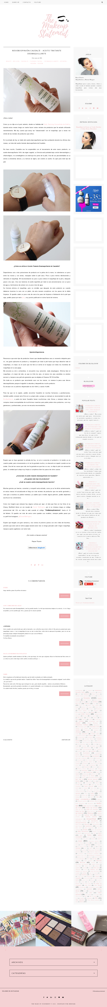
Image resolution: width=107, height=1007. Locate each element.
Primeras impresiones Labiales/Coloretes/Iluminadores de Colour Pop (92, 547)
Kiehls (78, 781)
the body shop (87, 883)
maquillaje (91, 818)
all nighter (89, 690)
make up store (80, 809)
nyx (89, 845)
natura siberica (79, 843)
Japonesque (86, 774)
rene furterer (88, 860)
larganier (78, 786)
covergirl (90, 737)
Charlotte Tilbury (82, 725)
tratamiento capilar (93, 887)
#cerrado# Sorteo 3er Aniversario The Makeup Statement (92, 446)
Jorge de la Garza (88, 775)
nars (80, 840)
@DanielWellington (25, 516)
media (97, 826)
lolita (86, 793)
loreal (92, 795)
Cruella (80, 739)
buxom (88, 717)
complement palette (81, 735)
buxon (95, 717)
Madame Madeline (94, 801)
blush (92, 712)
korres (100, 781)
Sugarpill (89, 876)
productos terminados (95, 855)
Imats (98, 772)
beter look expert (93, 705)
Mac (97, 797)
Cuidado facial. (36, 61)
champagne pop (93, 721)
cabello (84, 719)
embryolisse (87, 747)
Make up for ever (88, 806)
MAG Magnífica (80, 803)
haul (100, 767)
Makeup (90, 813)
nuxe (77, 845)
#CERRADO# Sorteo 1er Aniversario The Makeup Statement (92, 427)
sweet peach (87, 878)
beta (94, 703)
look (92, 793)
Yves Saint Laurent (93, 900)
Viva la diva (79, 896)
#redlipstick (79, 690)
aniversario (92, 692)
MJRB (5, 674)
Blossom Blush (79, 712)
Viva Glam (88, 894)
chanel (78, 723)
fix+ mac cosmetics (81, 758)
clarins (78, 730)
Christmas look (94, 726)
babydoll (86, 694)
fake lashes (79, 756)
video (90, 892)
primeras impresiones (95, 851)
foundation (99, 758)
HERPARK (72, 1004)
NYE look (83, 845)
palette (97, 848)
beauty (9, 61)
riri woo (78, 866)
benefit (87, 703)
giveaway (85, 763)
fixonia (91, 758)
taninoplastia (96, 878)
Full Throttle (89, 760)
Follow (78, 368)
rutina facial (88, 866)
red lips (94, 858)
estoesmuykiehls (87, 749)
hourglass (85, 770)
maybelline (89, 826)
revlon (93, 862)
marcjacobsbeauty (81, 822)
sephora (78, 867)
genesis (97, 760)
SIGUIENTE (7, 740)
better (77, 707)
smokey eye (94, 869)
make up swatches (92, 809)
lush (91, 797)
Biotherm (99, 709)
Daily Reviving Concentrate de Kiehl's (57, 124)
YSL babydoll (80, 900)
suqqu (97, 876)
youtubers (89, 898)
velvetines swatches (94, 891)
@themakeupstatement (99, 991)
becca (83, 702)
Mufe (100, 833)
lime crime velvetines (93, 790)
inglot (77, 774)
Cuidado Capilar (89, 739)
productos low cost (81, 855)
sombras (78, 873)
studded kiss (98, 874)
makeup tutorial (91, 816)
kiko (84, 781)
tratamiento (82, 887)
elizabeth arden (94, 746)
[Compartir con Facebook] (31, 565)
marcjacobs (94, 821)
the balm (90, 881)
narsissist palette (94, 841)
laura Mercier (89, 786)
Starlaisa (84, 874)
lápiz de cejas (95, 784)
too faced (98, 885)
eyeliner (93, 751)
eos (94, 747)
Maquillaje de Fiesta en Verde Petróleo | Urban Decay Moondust (88, 128)
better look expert (87, 707)
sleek (85, 869)
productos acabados (93, 853)
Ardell (100, 692)
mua (95, 833)
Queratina (97, 857)
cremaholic (98, 737)
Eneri (5, 587)
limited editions (80, 791)
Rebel (88, 858)
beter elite (82, 705)
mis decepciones (97, 829)
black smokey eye (84, 710)
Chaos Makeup (93, 723)
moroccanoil (87, 833)
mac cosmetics (83, 799)
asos (79, 694)
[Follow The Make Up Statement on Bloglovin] (37, 549)
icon (77, 772)
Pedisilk (78, 850)
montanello (79, 833)
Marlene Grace (95, 822)
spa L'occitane (93, 873)
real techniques (80, 858)
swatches (78, 878)
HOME (6, 2)
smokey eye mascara (82, 871)
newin (87, 843)
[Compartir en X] (35, 565)
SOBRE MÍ (15, 2)
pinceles (78, 851)
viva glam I (96, 894)
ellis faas (78, 747)
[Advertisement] (89, 642)
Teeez (92, 880)
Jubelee (84, 777)
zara (77, 901)
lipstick (78, 793)
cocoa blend (89, 732)
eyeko (86, 751)
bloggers (96, 710)
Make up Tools (91, 811)
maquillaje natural (81, 821)
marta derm (79, 824)
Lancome (85, 784)
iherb (82, 772)
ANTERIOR (66, 740)
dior (89, 744)
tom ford (88, 885)
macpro (99, 799)
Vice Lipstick (80, 892)
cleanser (96, 730)
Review (40, 63)
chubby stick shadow (82, 728)
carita (90, 719)
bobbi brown (85, 714)
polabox (85, 851)
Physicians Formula (93, 850)
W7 (86, 896)
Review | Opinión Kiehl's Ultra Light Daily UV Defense (93, 505)
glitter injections (95, 763)
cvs (94, 740)
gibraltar (78, 761)
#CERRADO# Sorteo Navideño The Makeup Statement (93, 465)
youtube (82, 898)
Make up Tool (80, 811)
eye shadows (98, 749)
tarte (77, 880)
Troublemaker (79, 889)
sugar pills (81, 876)
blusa (87, 712)
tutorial (89, 889)
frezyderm (80, 760)
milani (85, 830)
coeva (97, 732)
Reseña (33, 63)
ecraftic (84, 746)
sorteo (84, 873)
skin (90, 867)
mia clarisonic (89, 828)
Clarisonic (87, 730)
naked (93, 838)
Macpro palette (82, 801)
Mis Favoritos (83, 831)
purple (90, 857)
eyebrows (80, 751)
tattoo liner (85, 880)
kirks (90, 781)
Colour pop (95, 733)
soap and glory (95, 871)
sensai (97, 866)
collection (85, 733)
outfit (91, 848)
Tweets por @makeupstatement (85, 602)
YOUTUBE (37, 2)
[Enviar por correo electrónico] (42, 565)
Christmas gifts (82, 726)
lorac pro (85, 795)
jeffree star (94, 774)
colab (77, 733)
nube (98, 843)
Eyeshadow (86, 753)
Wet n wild (93, 896)
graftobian (92, 765)
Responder (65, 595)
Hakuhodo (87, 767)
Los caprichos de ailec (12, 605)
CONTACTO (27, 2)
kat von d (79, 779)
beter (100, 703)
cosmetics (99, 735)
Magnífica (90, 803)
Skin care (96, 867)
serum (84, 867)
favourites (96, 756)
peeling (84, 850)
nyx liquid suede (82, 846)
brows (100, 716)
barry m (93, 696)
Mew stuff (79, 828)
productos (81, 853)
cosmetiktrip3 (81, 737)
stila (91, 874)
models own (96, 831)
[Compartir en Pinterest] (39, 565)
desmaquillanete (51, 61)
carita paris (98, 719)
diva (95, 744)
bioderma (83, 709)
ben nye (78, 703)
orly (85, 848)
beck (89, 702)
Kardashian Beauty (93, 777)
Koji (95, 781)
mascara (86, 824)
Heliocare (92, 768)
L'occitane (89, 783)
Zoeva (82, 901)
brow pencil (93, 716)
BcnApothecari (8, 399)
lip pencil (96, 791)
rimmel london (95, 864)
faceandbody (95, 754)
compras (90, 735)
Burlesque (80, 717)
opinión (63, 61)
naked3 (100, 838)
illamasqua (89, 772)
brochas (85, 716)
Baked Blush (95, 694)
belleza (16, 61)
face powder (86, 754)
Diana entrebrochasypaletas (15, 654)
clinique (78, 732)
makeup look (89, 815)
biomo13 (91, 709)
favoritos (87, 756)
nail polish (90, 837)
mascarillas (96, 824)
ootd (94, 846)
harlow (95, 767)
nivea (93, 843)
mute (81, 835)
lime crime (93, 788)
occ (90, 846)
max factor (79, 826)
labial (97, 783)
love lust (84, 797)
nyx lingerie (98, 845)
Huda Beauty (95, 770)
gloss (77, 765)
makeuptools (79, 819)
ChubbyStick (95, 728)
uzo (85, 891)
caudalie (24, 61)
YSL (96, 898)
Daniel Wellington (39, 507)
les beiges (84, 788)
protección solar (82, 857)
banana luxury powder (82, 696)
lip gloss (89, 791)
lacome (78, 784)
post (23, 297)
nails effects (86, 838)
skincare (78, 869)
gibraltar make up (88, 761)
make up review (92, 808)
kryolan (80, 783)
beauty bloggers (87, 700)
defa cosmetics (86, 742)
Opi (99, 846)
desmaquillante (82, 744)
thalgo (83, 881)
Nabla (89, 835)
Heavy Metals (82, 768)
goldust (84, 765)
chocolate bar (98, 725)
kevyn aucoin (93, 779)
